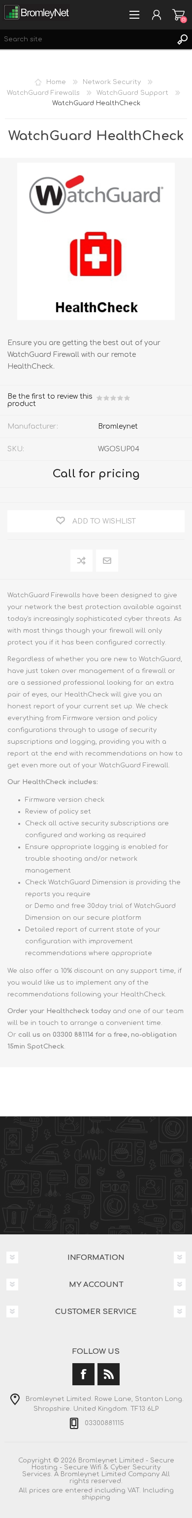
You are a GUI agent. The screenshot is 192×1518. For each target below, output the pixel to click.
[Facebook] (83, 1374)
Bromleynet (118, 426)
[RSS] (108, 1374)
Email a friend (107, 561)
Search (182, 39)
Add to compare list (82, 561)
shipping (96, 1497)
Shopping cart (178, 15)
